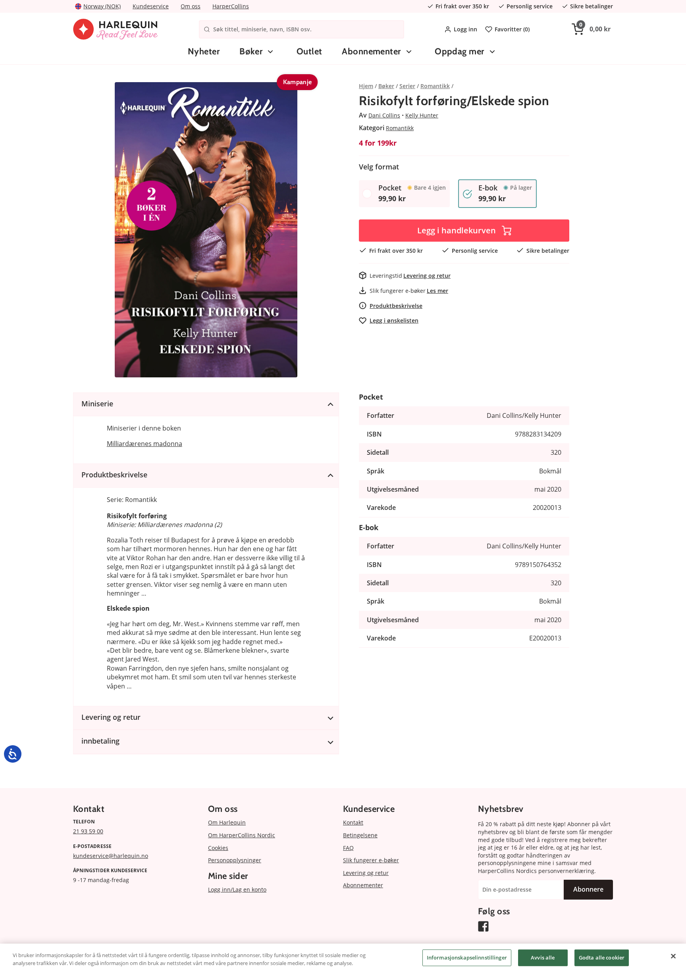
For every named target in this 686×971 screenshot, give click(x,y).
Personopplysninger (234, 860)
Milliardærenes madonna (144, 443)
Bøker (250, 51)
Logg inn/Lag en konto (237, 889)
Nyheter (204, 51)
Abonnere (588, 889)
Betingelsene (360, 835)
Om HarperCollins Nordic (241, 835)
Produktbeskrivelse (396, 306)
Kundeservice (151, 6)
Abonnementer (371, 51)
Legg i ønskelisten (394, 320)
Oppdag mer (459, 51)
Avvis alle (543, 957)
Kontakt (353, 822)
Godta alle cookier (601, 957)
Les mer (437, 290)
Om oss (190, 6)
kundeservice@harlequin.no (110, 855)
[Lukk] (673, 956)
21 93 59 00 (88, 831)
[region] (343, 957)
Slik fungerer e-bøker (371, 860)
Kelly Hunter (421, 115)
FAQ (348, 848)
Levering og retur (427, 275)
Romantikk (400, 128)
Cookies (218, 848)
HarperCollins (230, 6)
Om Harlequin (227, 822)
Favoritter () (512, 29)
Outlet (309, 51)
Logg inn (465, 29)
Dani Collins (384, 115)
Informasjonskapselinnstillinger (467, 957)
